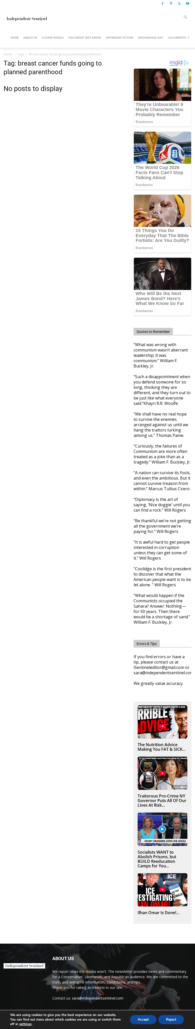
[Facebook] (162, 3)
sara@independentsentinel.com (97, 998)
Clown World (53, 37)
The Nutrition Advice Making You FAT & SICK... (161, 746)
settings (25, 1024)
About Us (30, 37)
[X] (179, 3)
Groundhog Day (150, 37)
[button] (185, 17)
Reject (171, 1019)
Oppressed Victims (119, 37)
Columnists (177, 37)
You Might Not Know (84, 37)
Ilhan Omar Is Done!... (158, 912)
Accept (143, 1019)
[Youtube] (187, 3)
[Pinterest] (171, 3)
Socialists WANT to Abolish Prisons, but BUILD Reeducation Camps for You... (157, 859)
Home (14, 37)
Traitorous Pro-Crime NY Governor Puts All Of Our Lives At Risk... (162, 800)
